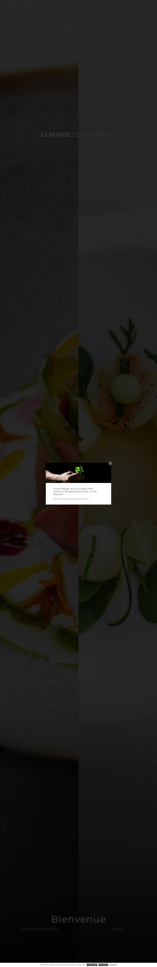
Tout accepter (92, 964)
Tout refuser (103, 964)
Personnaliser (113, 964)
